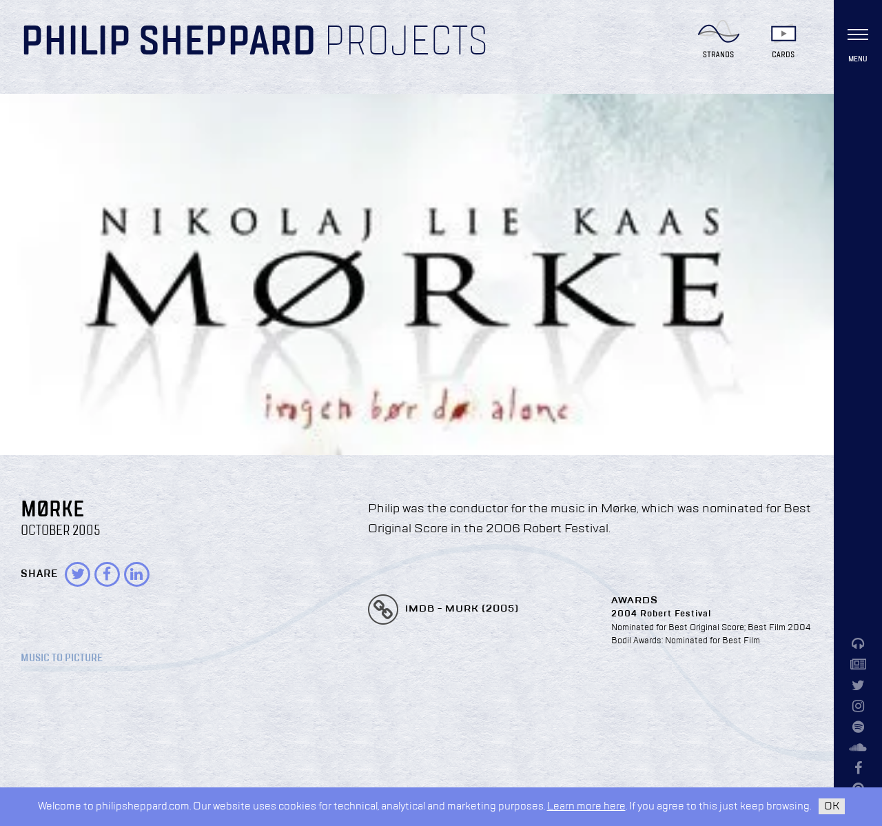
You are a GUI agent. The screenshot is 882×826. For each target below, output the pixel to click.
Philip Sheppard (168, 42)
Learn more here (586, 806)
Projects (406, 42)
